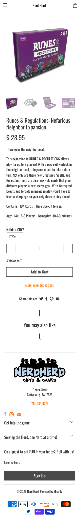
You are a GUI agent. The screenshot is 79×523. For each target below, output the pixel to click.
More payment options (39, 285)
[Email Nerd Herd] (19, 414)
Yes (14, 236)
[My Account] (3, 5)
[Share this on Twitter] (41, 299)
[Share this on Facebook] (46, 299)
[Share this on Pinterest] (51, 299)
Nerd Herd (39, 5)
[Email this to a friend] (57, 299)
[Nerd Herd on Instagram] (11, 414)
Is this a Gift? (15, 229)
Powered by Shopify (51, 491)
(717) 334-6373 (39, 403)
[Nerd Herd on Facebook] (5, 414)
